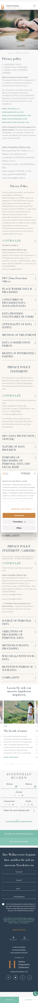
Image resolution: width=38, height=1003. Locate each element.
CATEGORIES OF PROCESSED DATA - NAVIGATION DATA (14, 303)
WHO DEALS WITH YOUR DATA (18, 658)
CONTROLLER (11, 240)
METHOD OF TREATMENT (19, 335)
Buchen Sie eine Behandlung (19, 834)
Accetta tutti (19, 515)
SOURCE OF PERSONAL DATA (17, 622)
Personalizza (18, 522)
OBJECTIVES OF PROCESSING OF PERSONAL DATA (13, 634)
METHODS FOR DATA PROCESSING (15, 647)
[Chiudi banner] (35, 473)
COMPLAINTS (10, 535)
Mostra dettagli (22, 509)
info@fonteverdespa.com (19, 972)
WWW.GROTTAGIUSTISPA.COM (15, 122)
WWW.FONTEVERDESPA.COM (14, 119)
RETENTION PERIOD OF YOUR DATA (17, 668)
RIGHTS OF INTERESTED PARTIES (18, 355)
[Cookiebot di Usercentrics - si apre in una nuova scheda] (22, 473)
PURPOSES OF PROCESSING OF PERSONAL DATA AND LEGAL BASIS (16, 462)
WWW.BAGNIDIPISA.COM (13, 112)
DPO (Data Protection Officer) (14, 280)
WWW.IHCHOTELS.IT (11, 109)
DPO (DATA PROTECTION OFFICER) (18, 437)
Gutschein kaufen (19, 841)
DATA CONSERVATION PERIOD (16, 344)
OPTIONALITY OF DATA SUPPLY (17, 326)
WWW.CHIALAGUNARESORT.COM (16, 115)
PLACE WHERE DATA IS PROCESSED (17, 290)
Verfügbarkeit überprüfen (19, 821)
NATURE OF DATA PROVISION (13, 448)
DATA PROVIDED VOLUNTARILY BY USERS (18, 315)
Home (10, 53)
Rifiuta (19, 528)
